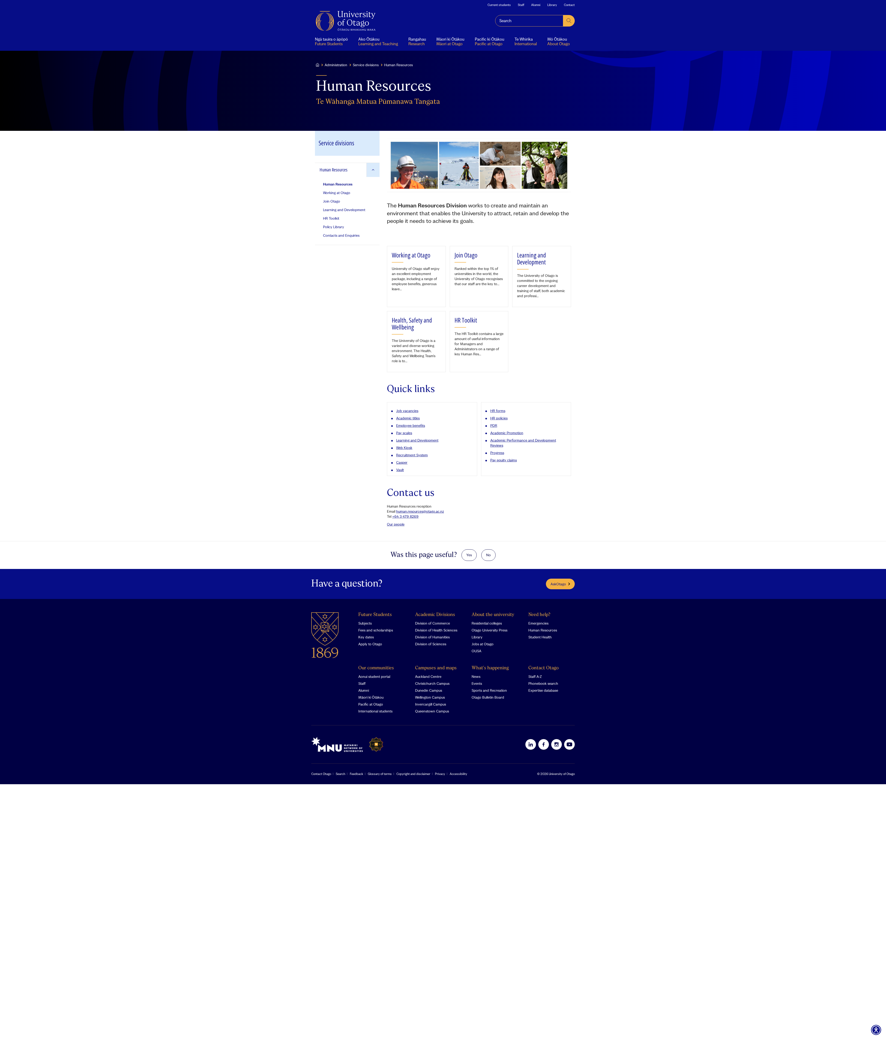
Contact (569, 4)
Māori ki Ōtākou (370, 697)
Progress (497, 453)
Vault (400, 470)
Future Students (375, 614)
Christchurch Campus (432, 683)
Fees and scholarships (375, 630)
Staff (521, 4)
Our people (395, 524)
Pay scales (404, 433)
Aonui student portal (374, 676)
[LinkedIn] (530, 744)
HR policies (499, 418)
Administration (336, 65)
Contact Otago (543, 668)
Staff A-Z (535, 676)
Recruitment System (412, 455)
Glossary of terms (380, 773)
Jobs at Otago (483, 644)
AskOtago (558, 584)
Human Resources (542, 630)
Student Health (540, 637)
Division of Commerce (432, 623)
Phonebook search (543, 683)
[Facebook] (543, 744)
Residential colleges (487, 623)
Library (552, 4)
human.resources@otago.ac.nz (420, 511)
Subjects (365, 623)
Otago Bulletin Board (488, 697)
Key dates (366, 637)
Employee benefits (410, 425)
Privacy (440, 773)
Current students (499, 4)
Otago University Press (489, 630)
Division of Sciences (430, 644)
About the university (493, 614)
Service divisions (366, 65)
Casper (401, 462)
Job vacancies (407, 411)
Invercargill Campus (430, 704)
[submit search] (569, 21)
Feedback (356, 773)
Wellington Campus (430, 697)
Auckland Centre (428, 676)
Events (477, 683)
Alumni (535, 4)
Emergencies (538, 623)
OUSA (476, 651)
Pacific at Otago (370, 704)
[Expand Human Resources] (373, 170)
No (488, 555)
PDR (493, 425)
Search (340, 773)
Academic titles (408, 418)
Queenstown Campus (432, 711)
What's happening (490, 668)
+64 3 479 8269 (405, 516)
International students (375, 711)
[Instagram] (556, 744)
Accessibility (458, 773)
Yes (469, 555)
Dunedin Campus (428, 690)
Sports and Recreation (489, 690)
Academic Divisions (435, 614)
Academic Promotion (506, 433)
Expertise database (543, 690)
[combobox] (529, 21)
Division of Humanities (432, 637)
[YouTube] (569, 744)
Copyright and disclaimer (413, 773)
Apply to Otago (370, 644)
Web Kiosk (404, 447)
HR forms (497, 411)
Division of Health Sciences (436, 630)
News (476, 676)
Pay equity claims (503, 460)
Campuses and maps (436, 668)
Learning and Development (417, 440)
